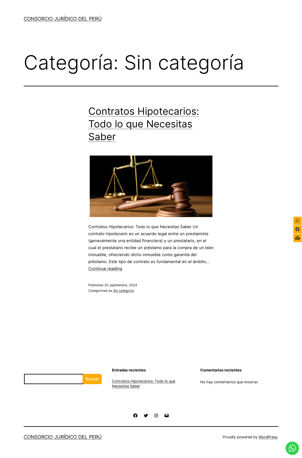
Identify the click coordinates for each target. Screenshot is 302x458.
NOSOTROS (157, 20)
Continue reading (105, 268)
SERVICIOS (186, 20)
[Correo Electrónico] (166, 415)
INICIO (133, 20)
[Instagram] (156, 415)
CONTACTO (261, 20)
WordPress (268, 437)
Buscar (30, 370)
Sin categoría (123, 291)
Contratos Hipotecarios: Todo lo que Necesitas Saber (143, 124)
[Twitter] (146, 415)
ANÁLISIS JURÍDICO (224, 20)
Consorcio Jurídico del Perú (63, 19)
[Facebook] (135, 415)
